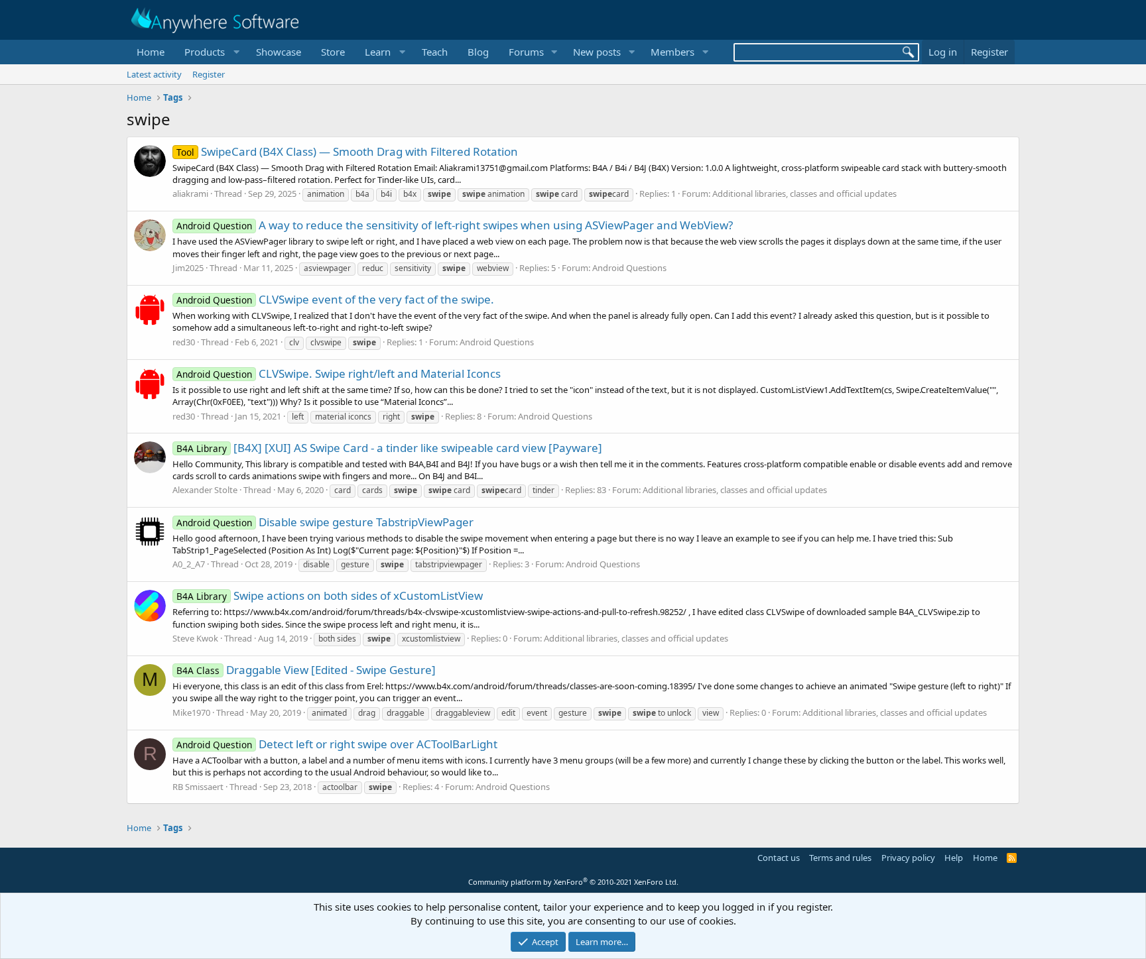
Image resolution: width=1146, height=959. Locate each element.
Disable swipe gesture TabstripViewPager (325, 522)
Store (333, 51)
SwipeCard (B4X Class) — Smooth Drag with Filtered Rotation (347, 151)
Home (150, 51)
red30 (183, 342)
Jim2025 (188, 268)
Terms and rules (840, 858)
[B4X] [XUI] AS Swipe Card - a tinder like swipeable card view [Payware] (389, 447)
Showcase (278, 51)
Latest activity (154, 74)
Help (953, 858)
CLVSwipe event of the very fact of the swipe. (335, 299)
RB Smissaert (197, 787)
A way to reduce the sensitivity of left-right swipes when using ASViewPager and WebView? (454, 225)
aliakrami (190, 193)
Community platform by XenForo (573, 882)
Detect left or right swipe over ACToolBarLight (336, 744)
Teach (435, 51)
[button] (210, 52)
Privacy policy (908, 858)
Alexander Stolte (204, 490)
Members (672, 51)
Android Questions (629, 268)
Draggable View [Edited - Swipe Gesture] (306, 669)
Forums (526, 51)
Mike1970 (191, 712)
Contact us (778, 858)
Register (208, 74)
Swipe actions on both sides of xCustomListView (329, 595)
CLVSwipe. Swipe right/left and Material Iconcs (338, 373)
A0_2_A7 (188, 564)
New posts (597, 51)
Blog (478, 51)
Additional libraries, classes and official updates (804, 193)
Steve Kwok (195, 638)
